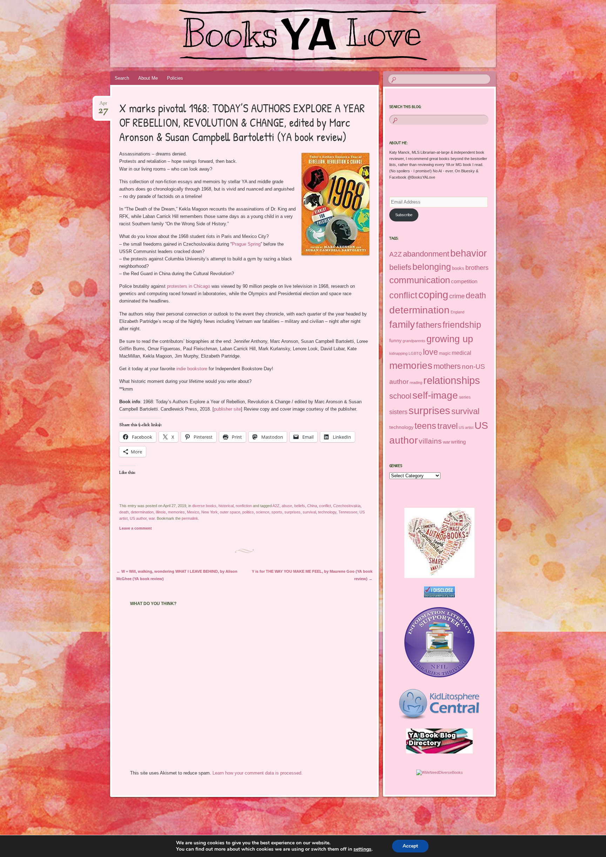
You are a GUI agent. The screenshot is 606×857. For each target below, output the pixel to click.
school (400, 396)
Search (122, 78)
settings (362, 849)
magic (445, 353)
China (312, 506)
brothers (477, 267)
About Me (148, 78)
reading (416, 382)
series (465, 397)
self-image (435, 395)
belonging (431, 267)
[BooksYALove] (352, 35)
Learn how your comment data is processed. (258, 773)
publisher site (227, 409)
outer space (230, 512)
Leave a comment (135, 528)
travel (447, 426)
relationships (451, 380)
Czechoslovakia (347, 506)
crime (457, 296)
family (402, 324)
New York (209, 512)
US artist (466, 427)
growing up (449, 339)
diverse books (204, 506)
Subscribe (403, 215)
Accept (410, 846)
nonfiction (244, 506)
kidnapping (398, 353)
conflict (325, 506)
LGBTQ (415, 353)
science (262, 512)
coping (433, 294)
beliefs (299, 506)
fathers (429, 325)
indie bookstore (191, 368)
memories (176, 512)
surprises (292, 512)
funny (395, 340)
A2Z (276, 506)
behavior (468, 253)
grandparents (414, 341)
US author (138, 518)
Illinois (161, 512)
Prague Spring (246, 244)
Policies (175, 78)
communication (419, 280)
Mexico (193, 512)
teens (425, 426)
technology (327, 512)
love (430, 352)
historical (226, 506)
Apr (103, 105)
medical (461, 353)
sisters (398, 412)
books (458, 268)
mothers (447, 366)
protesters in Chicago (188, 286)
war (152, 518)
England (457, 312)
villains (430, 441)
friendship (462, 325)
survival (309, 512)
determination (142, 512)
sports (276, 512)
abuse (287, 506)
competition (464, 281)
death (124, 512)
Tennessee (347, 512)
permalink (190, 518)
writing (458, 442)
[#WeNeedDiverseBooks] (439, 772)
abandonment (426, 254)
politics (248, 512)
